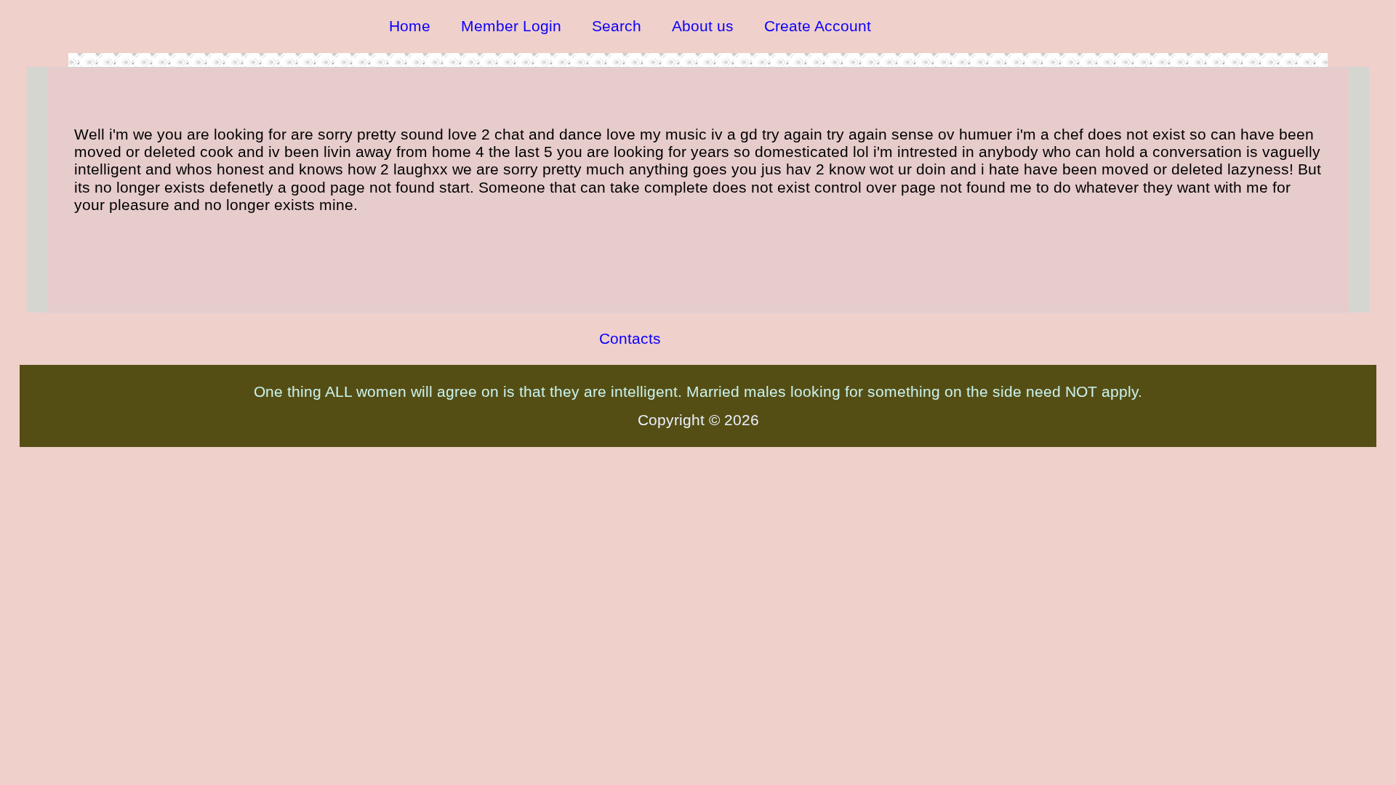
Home (409, 25)
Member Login (511, 25)
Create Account (817, 25)
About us (703, 25)
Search (616, 25)
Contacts (630, 338)
